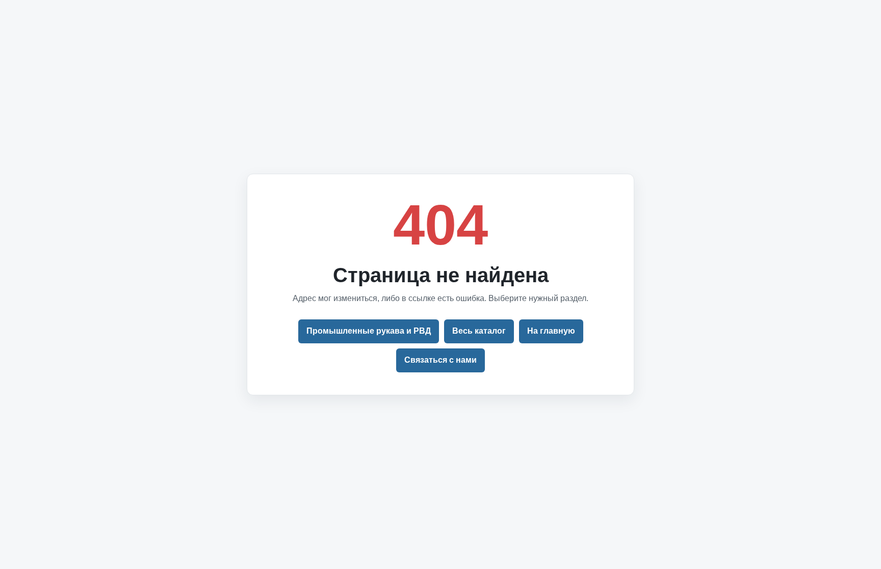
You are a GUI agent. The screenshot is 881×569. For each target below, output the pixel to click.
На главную (551, 331)
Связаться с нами (440, 360)
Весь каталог (479, 331)
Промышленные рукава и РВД (368, 331)
